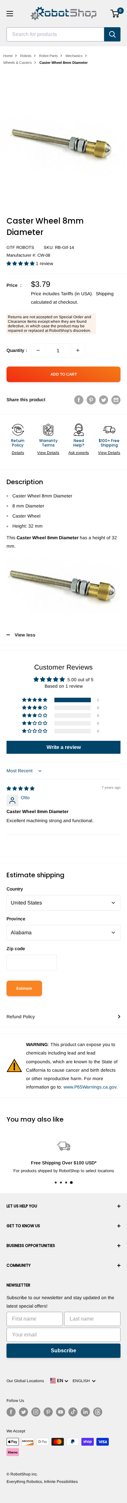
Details (18, 452)
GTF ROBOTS (20, 247)
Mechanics (74, 56)
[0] (115, 13)
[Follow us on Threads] (97, 1411)
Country (15, 888)
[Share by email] (115, 399)
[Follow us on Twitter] (23, 1411)
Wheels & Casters (17, 62)
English (82, 1381)
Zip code (16, 948)
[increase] (78, 350)
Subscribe (63, 1350)
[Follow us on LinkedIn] (85, 1411)
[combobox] (55, 34)
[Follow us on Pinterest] (48, 1411)
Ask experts (78, 452)
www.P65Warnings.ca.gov (90, 1086)
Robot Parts (48, 56)
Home (8, 56)
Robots (26, 56)
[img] (21, 788)
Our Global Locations (25, 1381)
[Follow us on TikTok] (73, 1411)
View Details (48, 452)
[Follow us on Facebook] (11, 1411)
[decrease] (38, 350)
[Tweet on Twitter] (103, 399)
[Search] (112, 34)
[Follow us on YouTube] (60, 1411)
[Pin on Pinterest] (91, 399)
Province (16, 918)
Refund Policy (21, 1016)
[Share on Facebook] (78, 399)
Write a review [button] (64, 747)
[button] (21, 263)
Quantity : (17, 350)
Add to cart (63, 374)
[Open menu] (10, 13)
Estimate (24, 988)
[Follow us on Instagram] (35, 1411)
